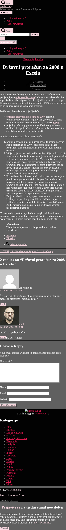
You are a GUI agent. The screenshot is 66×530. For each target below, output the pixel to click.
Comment (6, 361)
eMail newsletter (14, 23)
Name (3, 387)
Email (3, 393)
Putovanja (11, 472)
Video (9, 484)
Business (10, 429)
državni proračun (18, 244)
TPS (8, 481)
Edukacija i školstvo (16, 438)
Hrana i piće (12, 447)
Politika (39, 59)
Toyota (9, 478)
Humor (10, 450)
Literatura (11, 455)
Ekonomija (28, 59)
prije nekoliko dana (25, 97)
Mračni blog (6, 6)
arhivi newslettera (41, 522)
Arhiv (9, 21)
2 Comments (38, 89)
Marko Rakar (41, 413)
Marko (40, 81)
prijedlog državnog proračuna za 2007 (25, 116)
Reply (3, 304)
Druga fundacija (14, 432)
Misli (9, 458)
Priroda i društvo (14, 470)
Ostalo (9, 464)
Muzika (10, 461)
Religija (10, 475)
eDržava (10, 435)
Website (4, 399)
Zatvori (4, 528)
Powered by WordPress (12, 495)
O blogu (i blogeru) (16, 18)
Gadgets (10, 444)
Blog (8, 427)
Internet (10, 452)
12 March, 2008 (38, 85)
